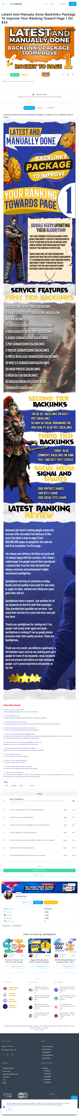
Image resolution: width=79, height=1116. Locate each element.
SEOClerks (47, 1070)
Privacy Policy (46, 1049)
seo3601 (11, 999)
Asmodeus (12, 993)
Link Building (16, 925)
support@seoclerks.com (8, 1050)
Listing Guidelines (47, 1055)
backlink (13, 785)
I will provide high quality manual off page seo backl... (41, 1014)
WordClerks (47, 1082)
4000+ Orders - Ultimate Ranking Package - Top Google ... (67, 1014)
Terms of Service (47, 1046)
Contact (38, 902)
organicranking (13, 987)
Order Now (18, 966)
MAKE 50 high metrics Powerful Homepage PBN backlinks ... (42, 1006)
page (20, 785)
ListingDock (47, 1076)
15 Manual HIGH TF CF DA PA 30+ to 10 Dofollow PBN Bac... (67, 997)
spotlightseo (21, 896)
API (4, 1080)
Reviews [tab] (40, 108)
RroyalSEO (12, 1005)
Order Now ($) (40, 870)
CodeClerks (47, 1073)
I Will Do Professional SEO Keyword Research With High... (42, 997)
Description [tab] (29, 108)
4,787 (15, 74)
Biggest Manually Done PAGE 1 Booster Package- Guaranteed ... (39, 962)
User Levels (6, 1071)
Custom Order (51, 902)
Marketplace (6, 925)
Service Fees (46, 1058)
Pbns (6, 785)
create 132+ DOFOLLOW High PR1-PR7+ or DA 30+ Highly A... (67, 988)
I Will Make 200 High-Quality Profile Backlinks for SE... (41, 988)
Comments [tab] (50, 108)
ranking (32, 785)
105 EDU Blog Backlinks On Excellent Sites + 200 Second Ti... (64, 962)
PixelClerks (47, 1079)
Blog (4, 1083)
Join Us (51, 1094)
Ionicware (45, 1068)
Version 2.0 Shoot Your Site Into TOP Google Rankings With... (14, 962)
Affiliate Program (8, 1068)
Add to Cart (40, 875)
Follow (27, 902)
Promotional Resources (10, 1074)
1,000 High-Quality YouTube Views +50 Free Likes (67, 1006)
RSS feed (6, 1077)
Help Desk (10, 1046)
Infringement (46, 1052)
